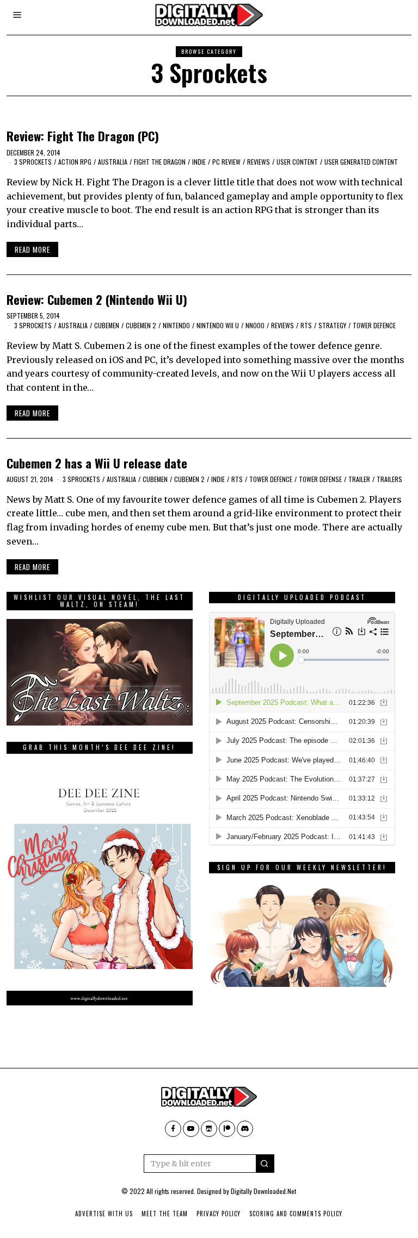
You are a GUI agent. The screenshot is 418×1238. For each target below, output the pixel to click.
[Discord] (245, 1129)
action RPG (74, 161)
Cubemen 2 (141, 325)
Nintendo (176, 325)
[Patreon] (227, 1129)
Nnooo (255, 325)
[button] (265, 1163)
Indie (199, 161)
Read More (32, 249)
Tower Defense (320, 479)
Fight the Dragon (160, 161)
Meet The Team (165, 1213)
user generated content (361, 161)
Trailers (389, 479)
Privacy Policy (218, 1213)
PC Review (226, 161)
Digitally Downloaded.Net (263, 1191)
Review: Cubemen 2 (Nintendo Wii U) (97, 299)
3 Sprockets (33, 161)
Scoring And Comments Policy (295, 1213)
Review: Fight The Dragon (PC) (83, 136)
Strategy (332, 325)
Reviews (258, 161)
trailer (359, 479)
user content (297, 161)
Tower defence (374, 325)
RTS (306, 325)
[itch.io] (209, 1129)
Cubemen (106, 325)
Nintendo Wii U (217, 325)
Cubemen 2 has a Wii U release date (97, 463)
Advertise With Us (104, 1213)
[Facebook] (173, 1129)
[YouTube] (191, 1129)
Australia (112, 161)
